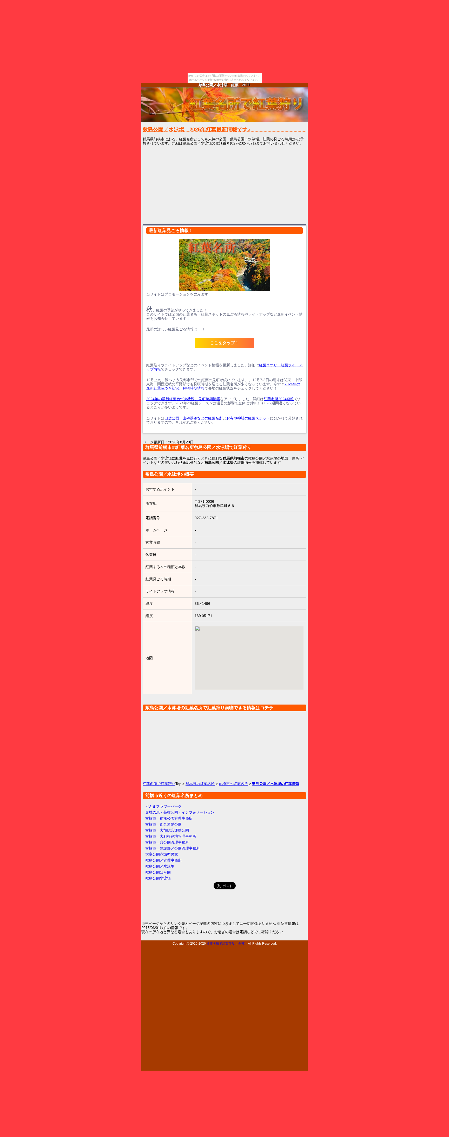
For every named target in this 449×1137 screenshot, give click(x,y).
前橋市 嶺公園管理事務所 (167, 842)
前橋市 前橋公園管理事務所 (169, 818)
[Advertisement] (224, 184)
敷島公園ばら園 (158, 872)
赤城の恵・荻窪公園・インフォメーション (179, 812)
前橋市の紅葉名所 (233, 784)
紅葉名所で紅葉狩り (159, 784)
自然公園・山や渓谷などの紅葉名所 (193, 418)
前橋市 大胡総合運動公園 (167, 830)
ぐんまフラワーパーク (163, 806)
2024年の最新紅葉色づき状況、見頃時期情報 (183, 399)
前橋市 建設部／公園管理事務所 (172, 848)
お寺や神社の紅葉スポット (248, 418)
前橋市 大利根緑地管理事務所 (170, 836)
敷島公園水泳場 (158, 878)
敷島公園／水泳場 (159, 866)
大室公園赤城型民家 (161, 854)
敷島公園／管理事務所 (163, 860)
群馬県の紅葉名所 (200, 784)
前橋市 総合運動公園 (163, 824)
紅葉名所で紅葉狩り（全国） (227, 943)
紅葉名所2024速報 (279, 399)
